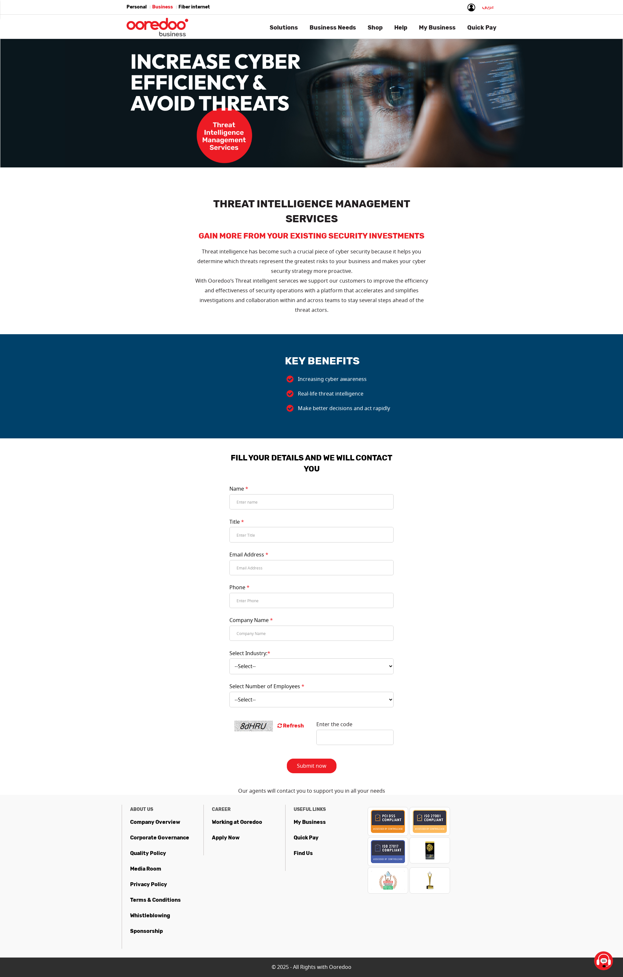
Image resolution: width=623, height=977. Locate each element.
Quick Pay (306, 838)
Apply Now (225, 838)
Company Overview (155, 822)
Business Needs (333, 27)
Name (238, 488)
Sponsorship (146, 931)
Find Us (303, 853)
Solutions (284, 27)
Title (236, 521)
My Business (310, 822)
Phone (239, 587)
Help (400, 27)
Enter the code (334, 724)
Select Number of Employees (266, 686)
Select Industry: (249, 653)
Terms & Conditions (155, 900)
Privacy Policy (148, 884)
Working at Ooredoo (237, 822)
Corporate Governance (159, 838)
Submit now (311, 765)
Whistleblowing (150, 915)
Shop (375, 27)
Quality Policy (148, 853)
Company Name (251, 620)
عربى (488, 8)
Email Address (248, 554)
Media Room (145, 869)
